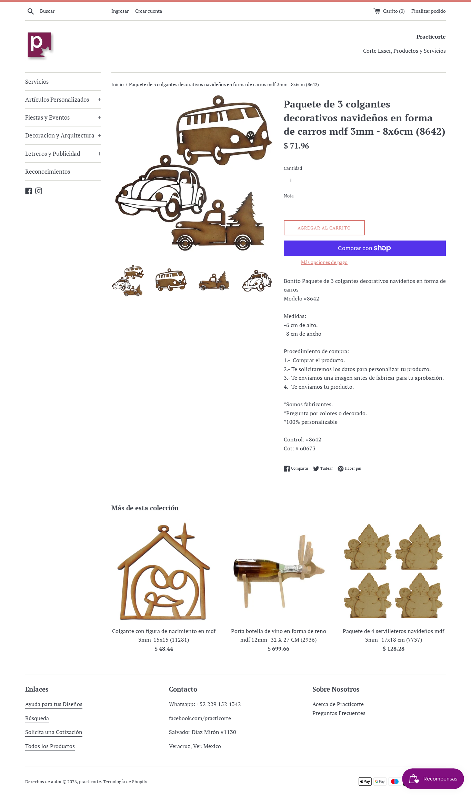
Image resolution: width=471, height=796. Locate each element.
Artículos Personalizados (63, 99)
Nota (289, 196)
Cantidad (293, 168)
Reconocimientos (47, 171)
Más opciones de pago (324, 262)
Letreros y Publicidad (63, 153)
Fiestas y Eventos (63, 117)
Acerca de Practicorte (338, 704)
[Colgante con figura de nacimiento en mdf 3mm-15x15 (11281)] (163, 571)
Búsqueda (37, 718)
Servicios (37, 81)
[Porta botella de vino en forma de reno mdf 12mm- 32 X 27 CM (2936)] (278, 571)
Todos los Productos (50, 746)
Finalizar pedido (428, 11)
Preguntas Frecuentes (338, 713)
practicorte (90, 782)
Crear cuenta (148, 11)
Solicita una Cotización (53, 732)
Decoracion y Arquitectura (63, 135)
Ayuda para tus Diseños (53, 704)
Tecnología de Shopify (125, 782)
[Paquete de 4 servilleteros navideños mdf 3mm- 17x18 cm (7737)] (393, 571)
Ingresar (120, 11)
